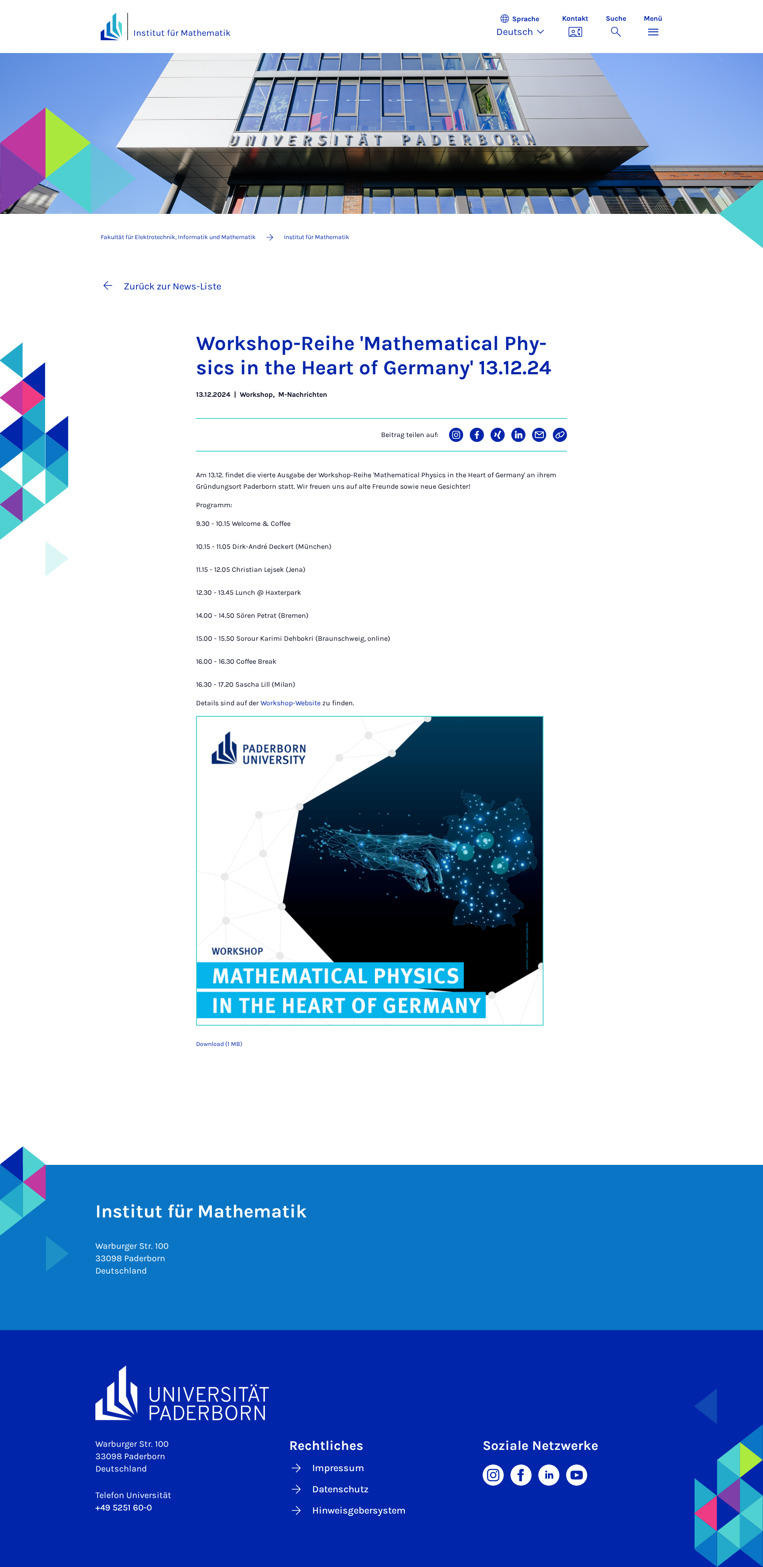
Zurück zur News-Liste (172, 286)
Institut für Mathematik (181, 33)
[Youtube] (576, 1474)
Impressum (338, 1468)
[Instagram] (493, 1474)
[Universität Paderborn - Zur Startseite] (111, 26)
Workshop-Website (291, 703)
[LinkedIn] (548, 1474)
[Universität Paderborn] (381, 1392)
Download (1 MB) (219, 1044)
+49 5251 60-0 (123, 1507)
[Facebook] (521, 1474)
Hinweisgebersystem (359, 1510)
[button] (524, 26)
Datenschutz (340, 1489)
